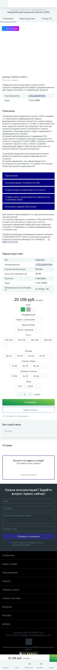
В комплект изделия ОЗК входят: (21, 206)
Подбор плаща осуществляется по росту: (25, 190)
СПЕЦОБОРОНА (36, 96)
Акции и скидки (9, 564)
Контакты (7, 615)
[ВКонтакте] (29, 642)
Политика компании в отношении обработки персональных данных (28, 648)
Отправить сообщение (28, 536)
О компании (8, 555)
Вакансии (7, 607)
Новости (6, 581)
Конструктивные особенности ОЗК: (22, 183)
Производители (10, 572)
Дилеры (6, 624)
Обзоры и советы (10, 590)
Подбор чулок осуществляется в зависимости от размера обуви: (27, 198)
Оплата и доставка (11, 598)
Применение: (11, 175)
